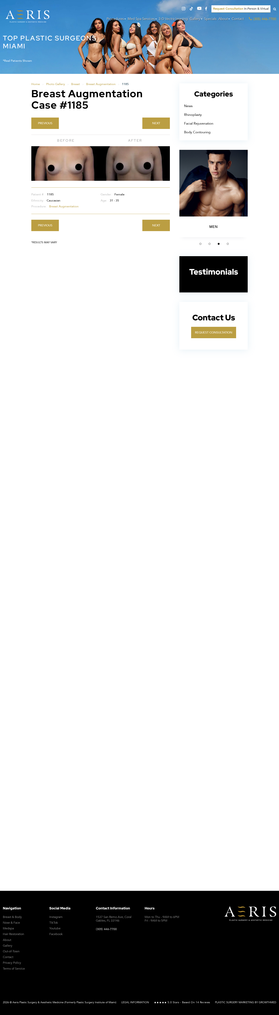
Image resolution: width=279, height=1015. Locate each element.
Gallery (195, 19)
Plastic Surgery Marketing (234, 1002)
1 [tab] (200, 244)
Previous (45, 123)
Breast (75, 84)
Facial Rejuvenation (198, 123)
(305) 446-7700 (106, 929)
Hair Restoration (13, 934)
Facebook (56, 934)
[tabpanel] (213, 193)
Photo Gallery (55, 84)
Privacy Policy (212, 787)
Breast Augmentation (101, 84)
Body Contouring (197, 132)
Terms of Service (241, 787)
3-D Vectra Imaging (173, 19)
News (188, 106)
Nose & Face (11, 923)
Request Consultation (213, 332)
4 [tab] (228, 244)
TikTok (53, 923)
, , (114, 919)
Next (156, 123)
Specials (210, 19)
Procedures (115, 19)
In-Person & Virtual (241, 9)
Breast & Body (12, 917)
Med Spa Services (141, 19)
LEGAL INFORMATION (135, 1002)
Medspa (8, 928)
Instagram (56, 917)
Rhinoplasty (193, 114)
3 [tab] (219, 244)
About (223, 19)
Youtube (55, 928)
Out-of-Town (11, 951)
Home (35, 84)
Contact (238, 19)
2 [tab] (209, 244)
